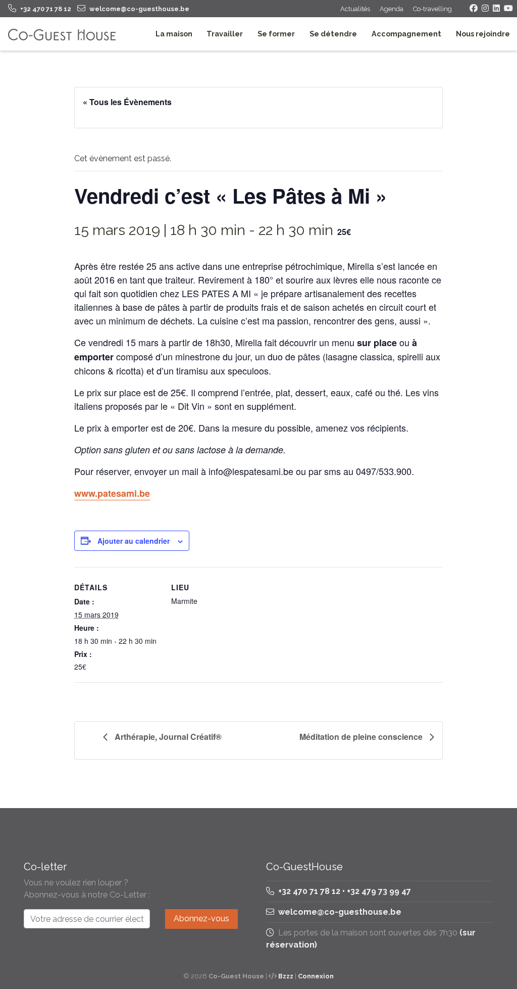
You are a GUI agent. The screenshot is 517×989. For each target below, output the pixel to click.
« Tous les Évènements (127, 102)
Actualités (355, 9)
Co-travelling (432, 9)
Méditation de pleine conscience (362, 736)
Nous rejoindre (483, 33)
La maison (174, 33)
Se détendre (333, 33)
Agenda (391, 9)
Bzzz (285, 976)
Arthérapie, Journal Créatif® (167, 736)
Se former (276, 33)
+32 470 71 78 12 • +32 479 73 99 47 (343, 891)
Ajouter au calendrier (133, 541)
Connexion (316, 976)
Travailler (224, 33)
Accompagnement (406, 33)
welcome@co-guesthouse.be (339, 912)
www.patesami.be (112, 493)
